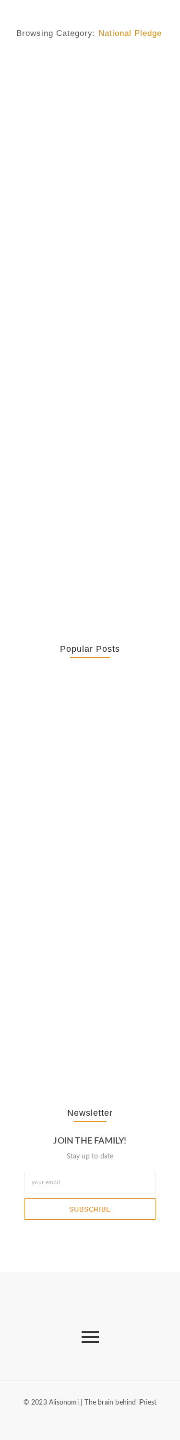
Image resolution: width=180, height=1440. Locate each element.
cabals (25, 236)
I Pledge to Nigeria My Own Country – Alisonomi (84, 449)
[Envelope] (66, 1420)
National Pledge (79, 63)
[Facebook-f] (82, 1420)
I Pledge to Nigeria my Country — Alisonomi (77, 87)
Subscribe (89, 1209)
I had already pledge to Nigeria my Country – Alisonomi (81, 268)
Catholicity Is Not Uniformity (90, 775)
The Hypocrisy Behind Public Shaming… (75, 963)
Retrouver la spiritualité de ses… (89, 714)
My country (33, 63)
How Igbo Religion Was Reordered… (78, 872)
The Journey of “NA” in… (84, 1049)
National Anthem (41, 425)
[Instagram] (113, 1420)
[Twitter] (98, 1420)
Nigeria (118, 63)
